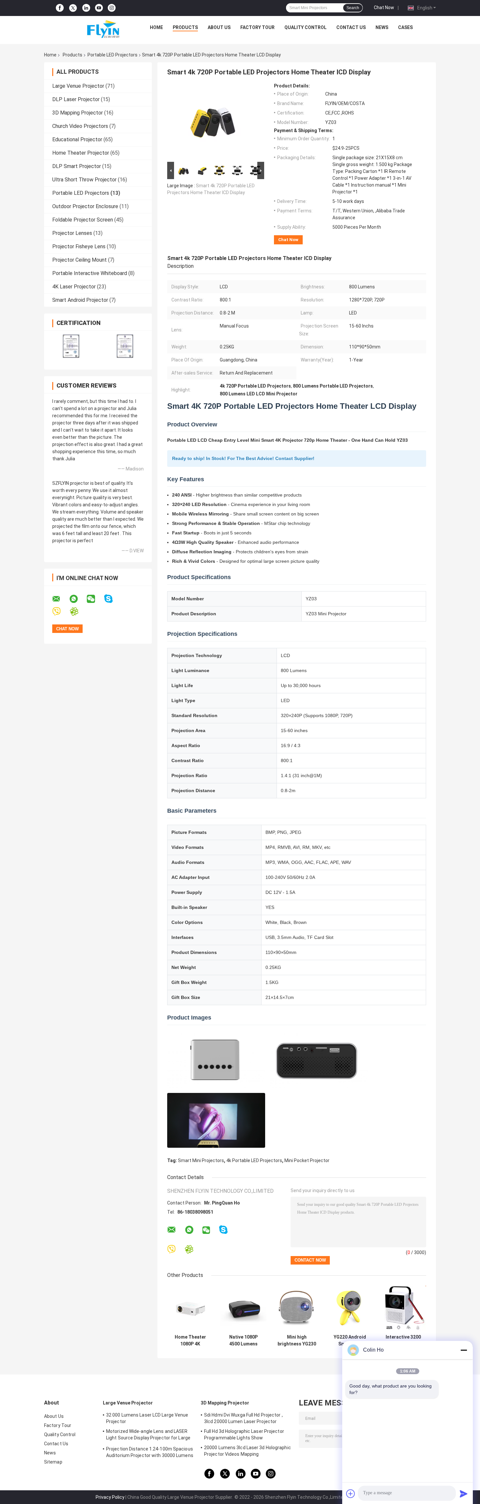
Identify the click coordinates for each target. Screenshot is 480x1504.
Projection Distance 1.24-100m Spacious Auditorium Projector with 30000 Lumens (149, 1452)
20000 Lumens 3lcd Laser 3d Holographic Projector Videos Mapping (247, 1451)
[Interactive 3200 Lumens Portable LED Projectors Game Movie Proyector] (403, 1308)
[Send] (463, 1493)
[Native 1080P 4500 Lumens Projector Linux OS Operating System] (243, 1308)
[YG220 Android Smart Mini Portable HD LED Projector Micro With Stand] (350, 1308)
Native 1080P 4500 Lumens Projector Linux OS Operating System (243, 1340)
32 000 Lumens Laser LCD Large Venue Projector (147, 1418)
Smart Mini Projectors (201, 1160)
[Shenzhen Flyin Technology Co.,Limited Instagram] (112, 8)
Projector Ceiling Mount (79, 260)
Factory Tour (257, 27)
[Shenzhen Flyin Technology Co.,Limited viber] (60, 611)
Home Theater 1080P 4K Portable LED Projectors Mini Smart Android (190, 1340)
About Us (219, 27)
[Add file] (350, 1493)
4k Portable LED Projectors (254, 1160)
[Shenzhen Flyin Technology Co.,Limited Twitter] (73, 8)
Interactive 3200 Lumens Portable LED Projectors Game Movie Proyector (403, 1340)
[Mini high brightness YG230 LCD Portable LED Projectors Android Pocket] (297, 1308)
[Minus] (464, 1350)
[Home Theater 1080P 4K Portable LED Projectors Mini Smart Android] (190, 1308)
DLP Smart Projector (76, 166)
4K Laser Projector (74, 287)
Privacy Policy (110, 1497)
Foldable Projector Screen (82, 220)
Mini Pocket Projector (306, 1160)
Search (352, 8)
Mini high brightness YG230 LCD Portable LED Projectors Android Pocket (297, 1340)
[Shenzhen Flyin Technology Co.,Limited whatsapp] (78, 599)
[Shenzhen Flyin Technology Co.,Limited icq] (78, 611)
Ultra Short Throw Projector (84, 179)
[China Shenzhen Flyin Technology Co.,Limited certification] (71, 346)
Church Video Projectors (80, 126)
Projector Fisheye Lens (78, 246)
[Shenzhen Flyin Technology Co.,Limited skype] (112, 598)
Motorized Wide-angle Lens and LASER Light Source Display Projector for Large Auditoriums (148, 1435)
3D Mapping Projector (77, 113)
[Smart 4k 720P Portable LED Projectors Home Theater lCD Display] (213, 121)
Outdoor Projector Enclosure (85, 206)
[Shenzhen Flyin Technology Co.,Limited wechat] (95, 599)
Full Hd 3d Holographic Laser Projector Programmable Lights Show (244, 1434)
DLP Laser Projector (76, 99)
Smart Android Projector (80, 300)
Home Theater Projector (80, 153)
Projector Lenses (72, 233)
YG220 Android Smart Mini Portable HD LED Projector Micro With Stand (350, 1340)
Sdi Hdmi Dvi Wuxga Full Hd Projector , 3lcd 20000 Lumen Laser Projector (243, 1418)
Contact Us (351, 27)
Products (185, 27)
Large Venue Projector (78, 86)
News (382, 27)
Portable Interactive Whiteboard (89, 273)
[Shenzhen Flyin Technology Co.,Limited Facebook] (60, 8)
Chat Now (384, 7)
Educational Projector (77, 139)
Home (156, 27)
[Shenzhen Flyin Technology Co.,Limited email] (60, 599)
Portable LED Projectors (112, 54)
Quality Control (305, 27)
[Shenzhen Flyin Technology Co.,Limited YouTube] (99, 8)
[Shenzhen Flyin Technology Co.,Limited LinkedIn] (86, 8)
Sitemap (53, 1462)
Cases (405, 27)
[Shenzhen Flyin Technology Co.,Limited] (93, 29)
